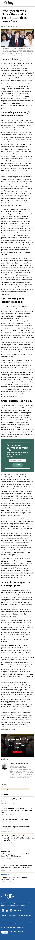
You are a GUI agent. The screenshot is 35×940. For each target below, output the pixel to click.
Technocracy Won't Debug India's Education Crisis (14, 878)
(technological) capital (8, 592)
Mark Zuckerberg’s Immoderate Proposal (17, 819)
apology (4, 600)
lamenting (27, 335)
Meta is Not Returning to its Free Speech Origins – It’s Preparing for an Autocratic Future (16, 810)
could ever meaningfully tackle (23, 372)
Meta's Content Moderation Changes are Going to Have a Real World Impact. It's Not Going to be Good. (17, 838)
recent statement (8, 270)
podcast (14, 345)
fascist (29, 561)
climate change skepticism (16, 205)
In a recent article (16, 528)
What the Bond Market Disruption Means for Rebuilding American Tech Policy (17, 867)
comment (11, 387)
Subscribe (17, 465)
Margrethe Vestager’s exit (9, 672)
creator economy (13, 396)
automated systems (13, 144)
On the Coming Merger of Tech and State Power (16, 800)
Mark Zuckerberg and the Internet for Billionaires (15, 828)
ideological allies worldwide (23, 604)
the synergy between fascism (15, 590)
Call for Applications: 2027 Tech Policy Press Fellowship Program (15, 855)
